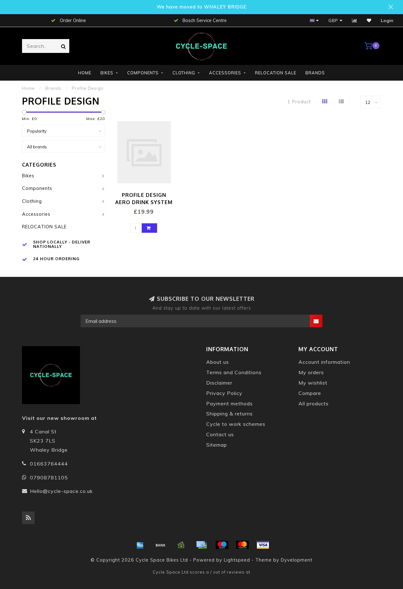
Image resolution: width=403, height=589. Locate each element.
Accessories (225, 72)
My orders (311, 372)
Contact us (220, 434)
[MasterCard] (242, 545)
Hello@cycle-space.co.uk (61, 491)
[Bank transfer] (160, 545)
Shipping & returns (229, 413)
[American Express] (140, 545)
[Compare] (354, 20)
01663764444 (49, 463)
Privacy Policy (224, 393)
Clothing (184, 72)
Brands (315, 72)
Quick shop (146, 193)
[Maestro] (222, 545)
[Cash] (181, 545)
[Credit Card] (201, 545)
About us (217, 362)
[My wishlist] (369, 20)
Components (143, 72)
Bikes (106, 72)
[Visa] (263, 545)
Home (84, 72)
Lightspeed (237, 560)
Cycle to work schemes (235, 424)
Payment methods (229, 403)
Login (387, 20)
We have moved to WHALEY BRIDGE (202, 7)
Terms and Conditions (234, 372)
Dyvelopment (296, 560)
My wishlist (312, 383)
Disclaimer (219, 383)
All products (313, 403)
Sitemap (216, 445)
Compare (309, 393)
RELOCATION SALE (275, 72)
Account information (324, 362)
